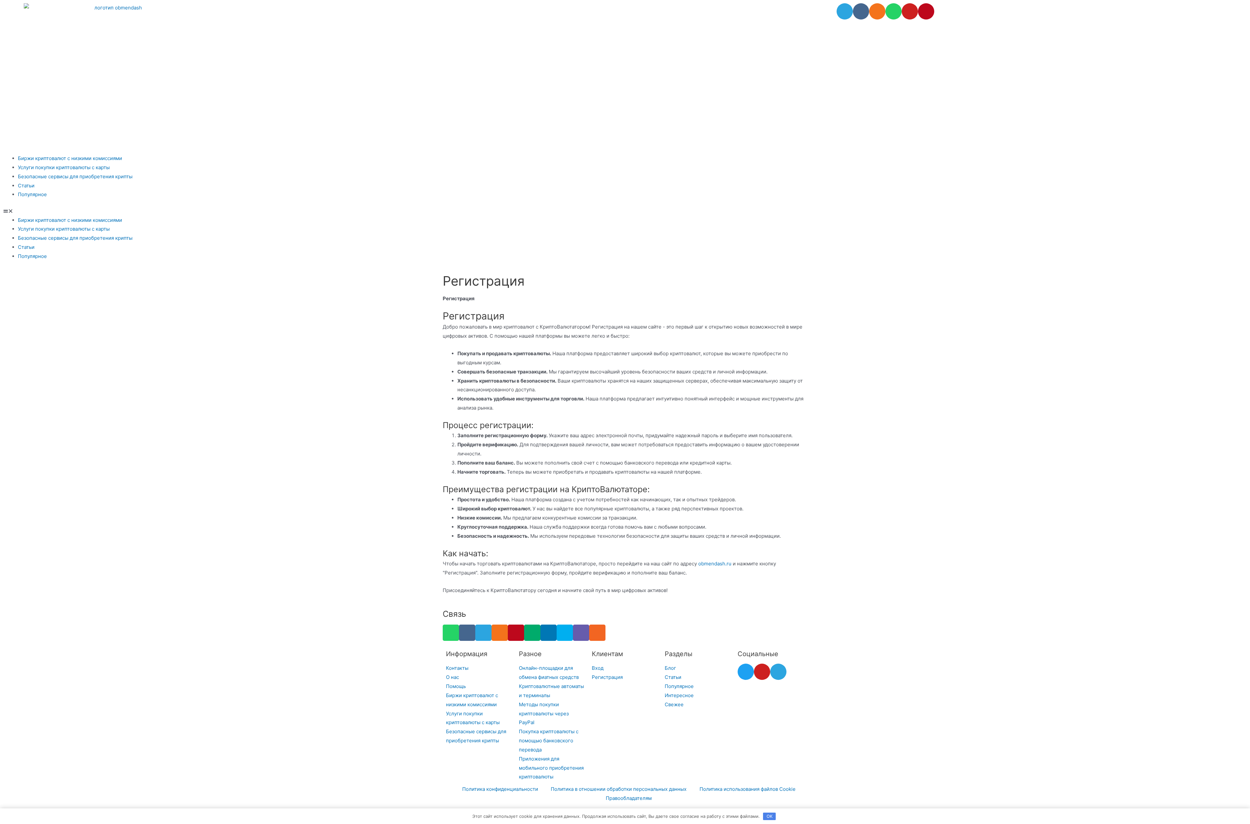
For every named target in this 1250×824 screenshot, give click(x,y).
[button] (625, 211)
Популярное (32, 194)
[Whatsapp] (893, 11)
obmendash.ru (714, 564)
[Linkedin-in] (548, 633)
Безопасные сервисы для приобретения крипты (75, 176)
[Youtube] (910, 11)
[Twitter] (746, 672)
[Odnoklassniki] (877, 11)
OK (769, 816)
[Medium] (532, 633)
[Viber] (581, 633)
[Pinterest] (926, 11)
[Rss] (597, 633)
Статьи (26, 185)
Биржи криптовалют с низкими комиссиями (70, 158)
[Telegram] (845, 11)
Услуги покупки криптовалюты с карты (64, 167)
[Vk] (861, 11)
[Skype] (565, 633)
